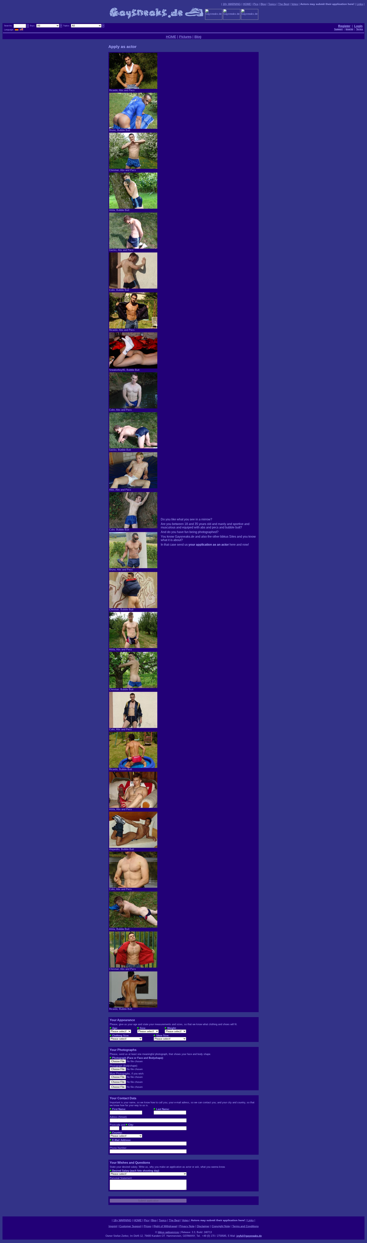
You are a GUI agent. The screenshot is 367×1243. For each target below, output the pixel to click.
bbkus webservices (168, 1232)
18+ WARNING (232, 4)
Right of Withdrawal (165, 1226)
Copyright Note (221, 1226)
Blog (263, 4)
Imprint (113, 1226)
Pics (255, 4)
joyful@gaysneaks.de (249, 1235)
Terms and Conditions (245, 1226)
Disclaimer (203, 1226)
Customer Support (130, 1226)
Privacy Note (187, 1226)
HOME (247, 4)
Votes (294, 4)
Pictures (185, 37)
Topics (272, 4)
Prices (147, 1226)
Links (360, 4)
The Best (283, 4)
